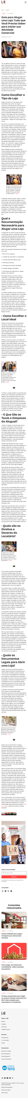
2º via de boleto (5, 1040)
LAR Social (3, 1026)
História (3, 1021)
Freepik (17, 193)
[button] (25, 2)
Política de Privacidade (6, 1087)
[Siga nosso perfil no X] (12, 1078)
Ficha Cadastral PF (5, 1053)
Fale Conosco (4, 1092)
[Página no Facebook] (10, 1078)
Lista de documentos (6, 1059)
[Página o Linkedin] (5, 1078)
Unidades (3, 1024)
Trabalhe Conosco (5, 1029)
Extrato (3, 1043)
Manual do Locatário (6, 1051)
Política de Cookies (5, 1090)
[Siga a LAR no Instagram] (2, 1078)
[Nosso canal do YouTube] (7, 1078)
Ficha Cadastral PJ (5, 1056)
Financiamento (4, 1037)
